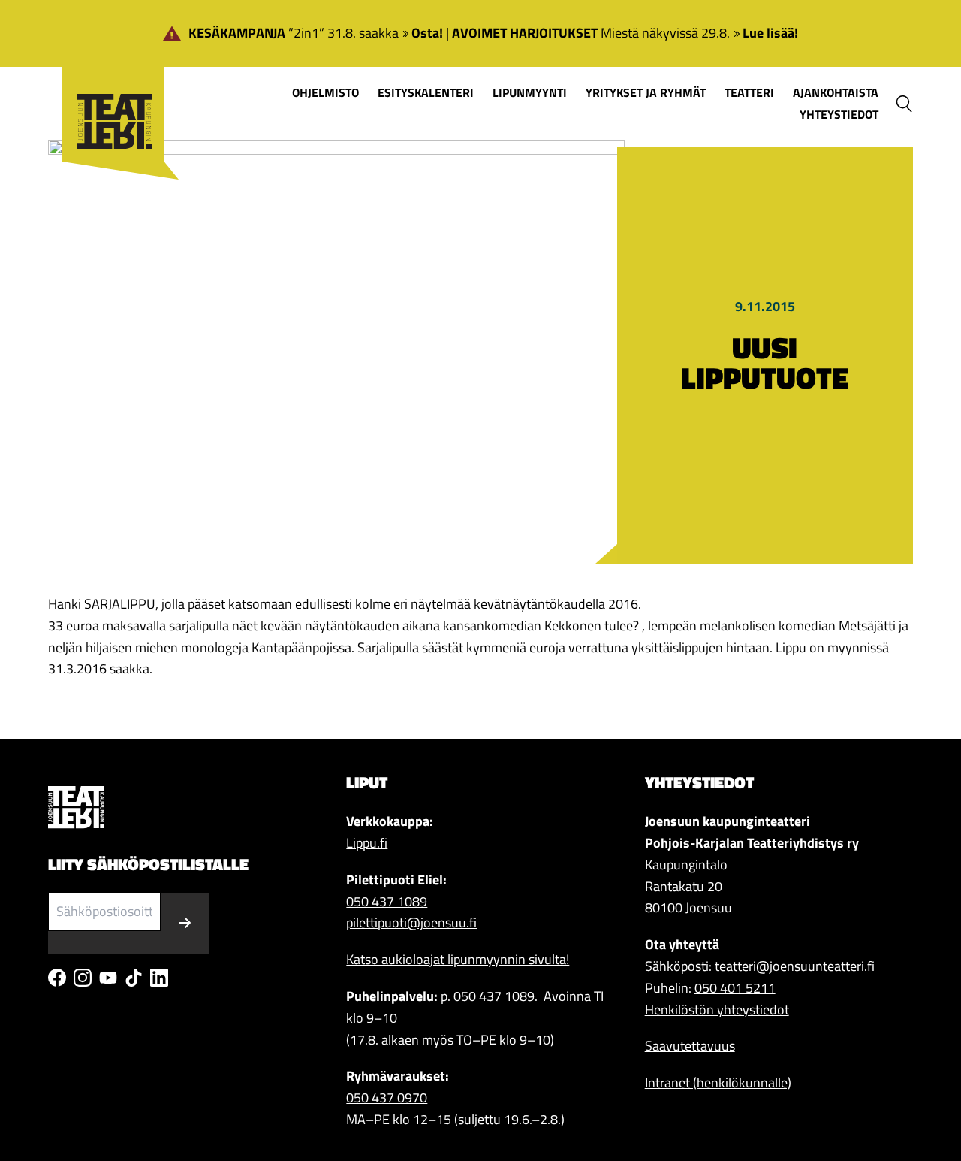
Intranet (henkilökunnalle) (718, 1082)
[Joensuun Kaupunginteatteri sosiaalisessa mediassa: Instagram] (83, 978)
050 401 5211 (735, 988)
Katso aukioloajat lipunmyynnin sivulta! (457, 959)
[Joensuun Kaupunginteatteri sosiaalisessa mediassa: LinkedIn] (159, 978)
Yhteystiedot (839, 114)
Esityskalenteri (426, 92)
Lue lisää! (770, 33)
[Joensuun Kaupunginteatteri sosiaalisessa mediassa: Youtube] (108, 978)
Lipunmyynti (530, 92)
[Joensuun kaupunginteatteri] (113, 99)
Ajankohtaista (835, 92)
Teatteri (749, 92)
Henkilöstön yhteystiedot (717, 1009)
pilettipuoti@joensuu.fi (411, 922)
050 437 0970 (386, 1097)
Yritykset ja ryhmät (646, 92)
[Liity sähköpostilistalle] (185, 923)
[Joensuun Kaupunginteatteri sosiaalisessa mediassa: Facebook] (57, 978)
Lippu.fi (366, 843)
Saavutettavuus (690, 1046)
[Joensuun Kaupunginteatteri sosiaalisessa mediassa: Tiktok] (134, 978)
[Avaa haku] (904, 104)
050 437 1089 (386, 901)
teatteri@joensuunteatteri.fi (795, 966)
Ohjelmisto (325, 92)
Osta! (427, 33)
